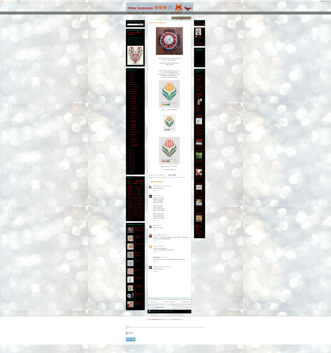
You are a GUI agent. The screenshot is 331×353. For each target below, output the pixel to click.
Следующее (153, 301)
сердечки (137, 188)
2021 (130, 77)
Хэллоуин (130, 191)
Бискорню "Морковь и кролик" (134, 126)
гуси (134, 216)
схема (169, 177)
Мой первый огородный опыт (199, 162)
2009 (130, 169)
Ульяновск (130, 193)
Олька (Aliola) (199, 37)
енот (137, 207)
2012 (130, 162)
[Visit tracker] (126, 328)
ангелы (139, 194)
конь (135, 200)
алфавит (141, 204)
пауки (130, 212)
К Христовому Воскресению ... (134, 146)
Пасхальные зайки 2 (133, 109)
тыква (138, 193)
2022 (130, 75)
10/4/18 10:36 (167, 266)
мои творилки (157, 177)
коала (141, 207)
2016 (130, 153)
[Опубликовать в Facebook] (174, 175)
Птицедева (133, 96)
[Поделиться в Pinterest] (175, 175)
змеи (134, 195)
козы (130, 209)
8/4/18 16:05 (168, 186)
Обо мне (145, 13)
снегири (129, 198)
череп (139, 212)
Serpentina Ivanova (158, 266)
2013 (130, 160)
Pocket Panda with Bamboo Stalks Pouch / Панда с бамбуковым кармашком (199, 130)
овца (128, 195)
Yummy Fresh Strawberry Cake (199, 178)
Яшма (197, 138)
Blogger (181, 319)
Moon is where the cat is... (199, 227)
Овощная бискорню (133, 121)
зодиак (128, 217)
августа (133, 89)
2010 (130, 167)
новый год (132, 185)
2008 (130, 172)
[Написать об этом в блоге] (170, 175)
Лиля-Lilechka (157, 235)
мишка (131, 201)
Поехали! (133, 118)
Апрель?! (133, 116)
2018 (130, 82)
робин (135, 212)
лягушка (129, 210)
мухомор (135, 210)
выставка (135, 214)
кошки (140, 197)
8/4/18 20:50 (164, 235)
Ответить (155, 190)
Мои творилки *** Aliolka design (138, 5)
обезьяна (131, 206)
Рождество (130, 207)
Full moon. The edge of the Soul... (199, 95)
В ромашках (133, 106)
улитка (135, 198)
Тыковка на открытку (137, 236)
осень (128, 197)
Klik (154, 225)
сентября (133, 87)
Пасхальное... (134, 142)
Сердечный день (133, 135)
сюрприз (138, 203)
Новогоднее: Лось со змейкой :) (138, 254)
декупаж (140, 216)
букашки (129, 204)
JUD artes (199, 183)
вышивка (130, 187)
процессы (138, 206)
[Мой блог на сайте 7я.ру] (131, 341)
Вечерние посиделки (199, 116)
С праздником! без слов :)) (138, 286)
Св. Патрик (135, 213)
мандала (141, 200)
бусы (130, 214)
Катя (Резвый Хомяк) (159, 186)
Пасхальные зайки (133, 112)
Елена (154, 195)
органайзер (140, 210)
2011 (130, 164)
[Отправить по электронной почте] (169, 175)
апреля (133, 91)
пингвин (141, 217)
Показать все (201, 236)
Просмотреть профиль (199, 43)
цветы (182, 177)
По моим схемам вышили (159, 13)
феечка (130, 219)
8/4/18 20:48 (159, 225)
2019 (130, 80)
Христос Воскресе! (133, 138)
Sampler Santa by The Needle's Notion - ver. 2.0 (199, 109)
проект (139, 201)
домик (140, 209)
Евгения (155, 246)
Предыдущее (185, 301)
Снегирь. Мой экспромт (138, 294)
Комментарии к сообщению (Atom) (174, 307)
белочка (141, 213)
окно (133, 217)
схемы (173, 177)
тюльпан (178, 177)
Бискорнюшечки (134, 132)
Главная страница (133, 13)
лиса (135, 209)
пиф (135, 204)
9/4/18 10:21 (161, 246)
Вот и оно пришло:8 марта (137, 303)
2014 (130, 157)
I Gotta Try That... (199, 167)
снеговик (129, 194)
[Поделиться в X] (172, 175)
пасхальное (164, 177)
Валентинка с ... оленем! (138, 277)
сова (138, 191)
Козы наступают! (137, 269)
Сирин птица (134, 93)
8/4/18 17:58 (160, 195)
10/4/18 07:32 (163, 257)
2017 (130, 150)
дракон (141, 198)
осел (137, 217)
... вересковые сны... (199, 213)
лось (140, 195)
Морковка (133, 129)
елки (130, 200)
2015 (130, 155)
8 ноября (137, 260)
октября (133, 84)
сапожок (129, 203)
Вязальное (198, 146)
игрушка (134, 197)
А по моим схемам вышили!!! (133, 33)
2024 (130, 73)
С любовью (133, 103)
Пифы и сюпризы (176, 13)
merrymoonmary (168, 319)
